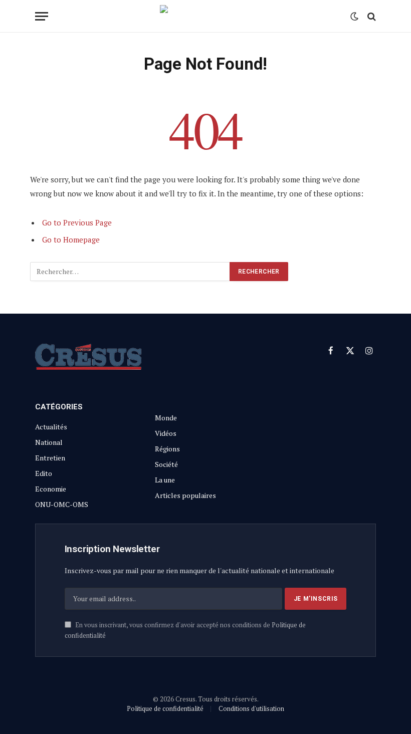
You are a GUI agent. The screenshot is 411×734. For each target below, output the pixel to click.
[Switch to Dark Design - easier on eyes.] (354, 16)
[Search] (370, 16)
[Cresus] (205, 16)
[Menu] (41, 16)
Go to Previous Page (77, 222)
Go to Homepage (71, 239)
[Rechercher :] (130, 271)
